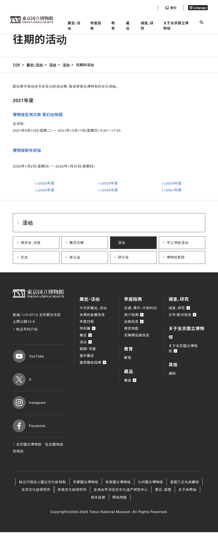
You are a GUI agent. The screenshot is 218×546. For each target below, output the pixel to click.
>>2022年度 (108, 189)
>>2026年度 (44, 183)
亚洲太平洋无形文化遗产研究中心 (121, 489)
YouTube (36, 356)
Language (199, 7)
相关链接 (98, 497)
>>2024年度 (172, 183)
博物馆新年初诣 (27, 150)
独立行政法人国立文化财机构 (42, 481)
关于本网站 (187, 489)
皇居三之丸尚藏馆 (184, 481)
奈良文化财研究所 (72, 489)
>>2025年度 (108, 183)
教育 (113, 25)
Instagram (37, 402)
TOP (16, 64)
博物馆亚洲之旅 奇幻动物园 (38, 114)
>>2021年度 (172, 189)
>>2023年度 (44, 189)
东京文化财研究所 (36, 489)
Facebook (37, 425)
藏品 (128, 25)
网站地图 (119, 497)
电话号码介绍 (27, 329)
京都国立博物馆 (85, 481)
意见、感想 (163, 489)
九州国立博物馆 (150, 481)
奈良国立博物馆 (118, 481)
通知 (172, 373)
